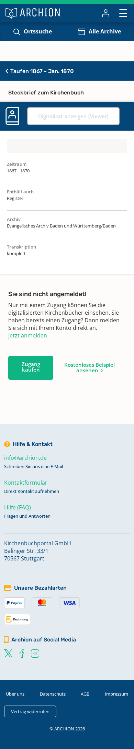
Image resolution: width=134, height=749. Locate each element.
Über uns (15, 694)
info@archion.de (25, 458)
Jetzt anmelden (27, 335)
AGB (85, 694)
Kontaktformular (25, 482)
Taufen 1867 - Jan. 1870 (41, 71)
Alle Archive (105, 31)
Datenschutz (53, 694)
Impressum (116, 694)
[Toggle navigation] (123, 13)
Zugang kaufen (31, 367)
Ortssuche (38, 31)
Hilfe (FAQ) (17, 507)
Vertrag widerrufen (30, 711)
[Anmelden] (105, 13)
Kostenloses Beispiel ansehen (89, 367)
